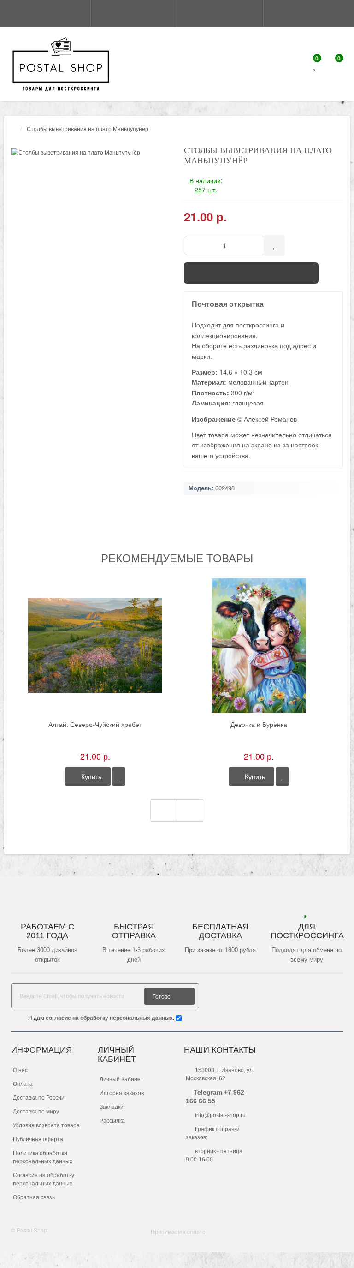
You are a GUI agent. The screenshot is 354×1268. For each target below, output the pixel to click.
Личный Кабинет (121, 1079)
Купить (90, 776)
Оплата (23, 1084)
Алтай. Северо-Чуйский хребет (95, 724)
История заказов (122, 1093)
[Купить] (251, 273)
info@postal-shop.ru (220, 1115)
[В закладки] (118, 776)
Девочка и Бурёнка (258, 724)
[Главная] (14, 128)
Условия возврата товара (46, 1125)
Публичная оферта (38, 1139)
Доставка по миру (36, 1111)
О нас (20, 1070)
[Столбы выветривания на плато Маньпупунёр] (90, 152)
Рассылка (112, 1121)
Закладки (112, 1107)
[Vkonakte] (336, 995)
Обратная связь (34, 1197)
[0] (315, 66)
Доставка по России (39, 1098)
